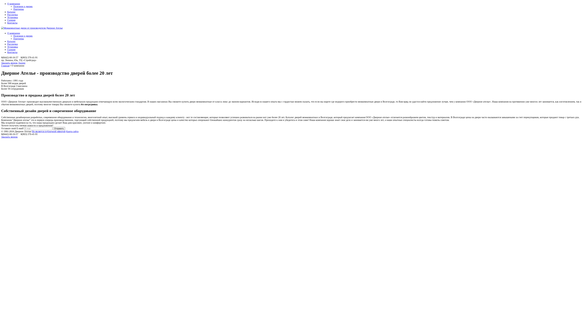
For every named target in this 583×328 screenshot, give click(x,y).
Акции (21, 63)
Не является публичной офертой (49, 131)
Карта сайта (72, 131)
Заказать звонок (9, 63)
